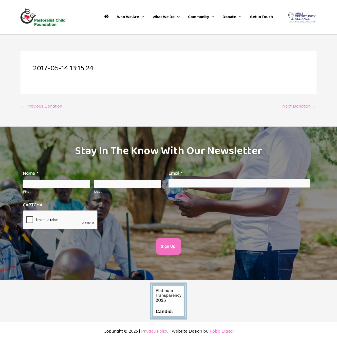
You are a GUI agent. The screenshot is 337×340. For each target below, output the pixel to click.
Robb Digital (222, 331)
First (27, 191)
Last (98, 191)
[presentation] (60, 220)
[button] (130, 17)
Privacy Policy (154, 331)
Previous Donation (41, 106)
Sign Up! (168, 246)
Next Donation (299, 106)
